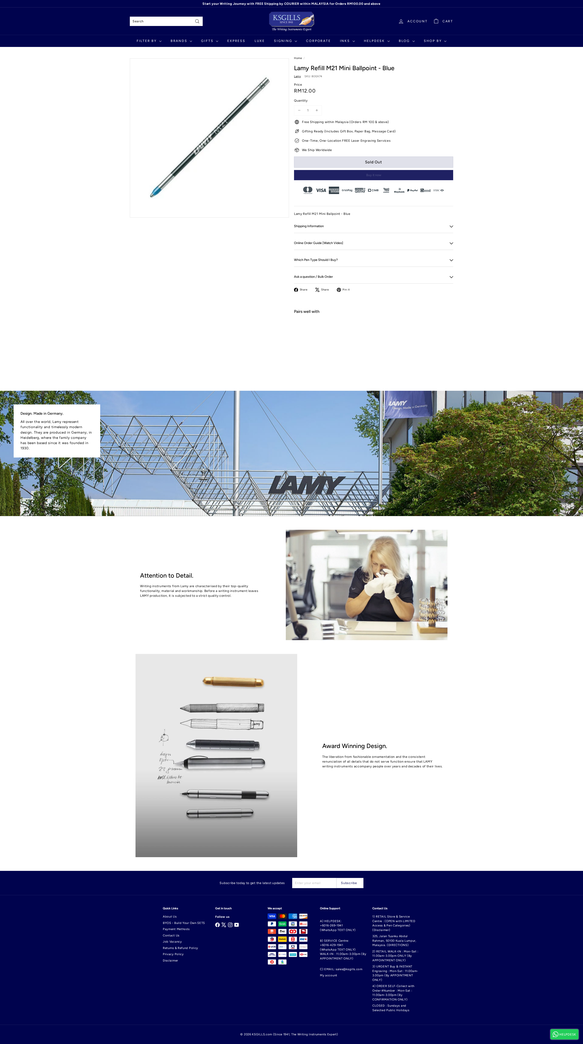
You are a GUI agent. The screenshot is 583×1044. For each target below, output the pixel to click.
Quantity (301, 101)
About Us (170, 916)
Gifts (208, 41)
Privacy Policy (173, 954)
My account (328, 975)
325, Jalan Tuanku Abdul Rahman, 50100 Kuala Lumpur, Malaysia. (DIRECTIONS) (394, 940)
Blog (405, 41)
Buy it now (373, 175)
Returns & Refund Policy (180, 948)
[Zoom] (209, 138)
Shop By (433, 41)
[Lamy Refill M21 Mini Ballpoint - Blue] (373, 333)
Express (236, 41)
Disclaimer (170, 960)
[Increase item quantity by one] (317, 110)
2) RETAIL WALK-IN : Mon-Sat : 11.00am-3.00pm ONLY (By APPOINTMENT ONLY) (395, 956)
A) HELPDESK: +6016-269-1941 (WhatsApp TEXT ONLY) (338, 925)
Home (298, 58)
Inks (345, 41)
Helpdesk (375, 41)
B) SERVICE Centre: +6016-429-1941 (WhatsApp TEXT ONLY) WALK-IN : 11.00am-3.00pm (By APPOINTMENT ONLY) (343, 949)
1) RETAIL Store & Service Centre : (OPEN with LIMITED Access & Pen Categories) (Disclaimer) (393, 923)
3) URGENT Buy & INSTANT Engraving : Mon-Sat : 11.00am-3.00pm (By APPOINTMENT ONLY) (395, 973)
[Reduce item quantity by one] (299, 110)
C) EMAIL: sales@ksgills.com (341, 969)
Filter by (147, 41)
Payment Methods (176, 929)
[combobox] (166, 21)
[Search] (197, 21)
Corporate (318, 41)
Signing (284, 41)
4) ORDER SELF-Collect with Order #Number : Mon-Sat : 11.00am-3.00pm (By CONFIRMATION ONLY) (393, 992)
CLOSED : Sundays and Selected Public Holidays (390, 1008)
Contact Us (171, 935)
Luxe (260, 41)
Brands (180, 41)
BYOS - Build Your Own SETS (184, 923)
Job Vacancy (172, 941)
